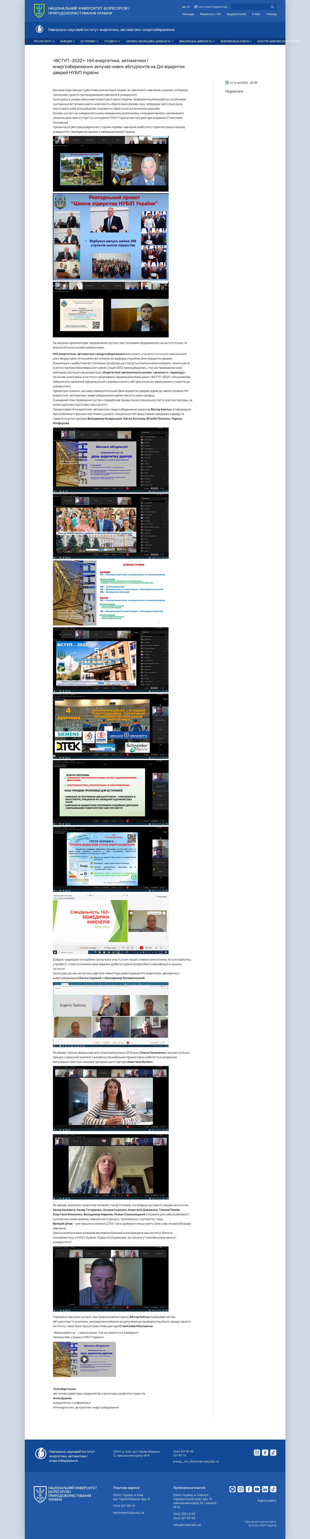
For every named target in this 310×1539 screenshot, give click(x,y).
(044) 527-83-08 (184, 1518)
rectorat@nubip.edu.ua (128, 1513)
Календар (188, 14)
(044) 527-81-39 (183, 1451)
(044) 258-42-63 (184, 1514)
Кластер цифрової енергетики (278, 41)
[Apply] (272, 7)
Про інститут (43, 41)
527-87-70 (179, 1455)
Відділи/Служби (236, 14)
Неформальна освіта (234, 41)
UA (183, 7)
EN (188, 7)
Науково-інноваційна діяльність (148, 41)
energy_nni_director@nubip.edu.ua (196, 1461)
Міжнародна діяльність (195, 41)
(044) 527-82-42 (124, 1506)
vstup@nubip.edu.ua (187, 1525)
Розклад (271, 14)
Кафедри (66, 41)
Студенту (110, 41)
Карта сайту (267, 1500)
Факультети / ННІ (210, 14)
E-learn (256, 14)
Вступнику (88, 41)
